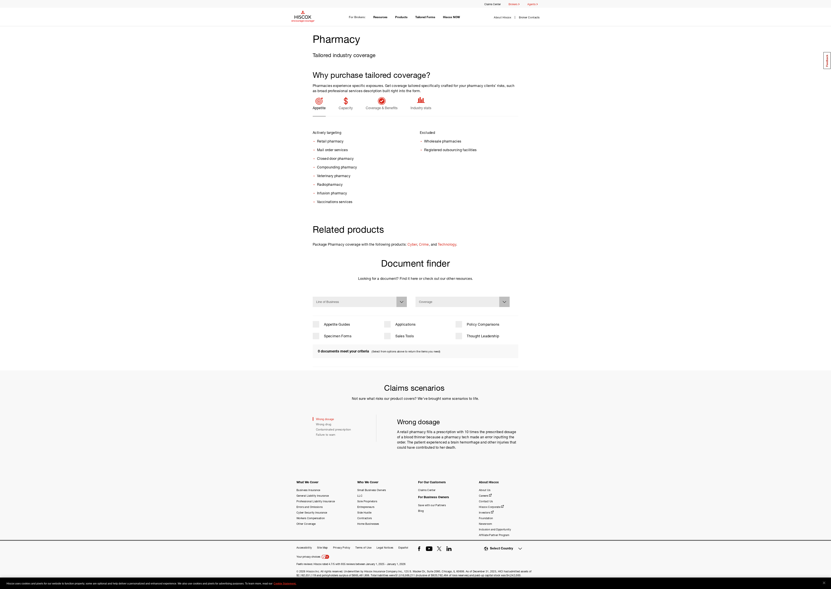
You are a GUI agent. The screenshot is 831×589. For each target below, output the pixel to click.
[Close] (824, 583)
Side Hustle (364, 512)
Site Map (322, 547)
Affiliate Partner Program (494, 535)
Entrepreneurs (365, 507)
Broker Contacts (529, 17)
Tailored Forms (425, 17)
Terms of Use (363, 547)
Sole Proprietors (367, 501)
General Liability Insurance (312, 495)
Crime (424, 244)
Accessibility (304, 547)
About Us (485, 490)
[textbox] (360, 302)
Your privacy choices (308, 556)
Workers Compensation (310, 518)
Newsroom (485, 523)
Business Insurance (308, 490)
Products (401, 17)
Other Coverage (306, 523)
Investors (484, 512)
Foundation (486, 518)
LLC (359, 495)
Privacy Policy (341, 547)
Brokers (513, 4)
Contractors (364, 518)
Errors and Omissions (309, 507)
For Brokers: (357, 17)
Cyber (412, 244)
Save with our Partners (432, 505)
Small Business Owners (371, 490)
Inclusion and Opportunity (495, 529)
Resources (380, 17)
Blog (421, 510)
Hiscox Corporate (489, 507)
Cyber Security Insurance (311, 512)
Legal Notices (385, 547)
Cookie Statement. (285, 583)
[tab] (319, 106)
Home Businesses (368, 523)
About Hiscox (502, 17)
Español (403, 547)
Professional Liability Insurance (315, 501)
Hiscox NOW (451, 17)
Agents (531, 4)
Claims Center (492, 4)
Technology (447, 244)
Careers (483, 495)
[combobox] (360, 302)
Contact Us (486, 501)
